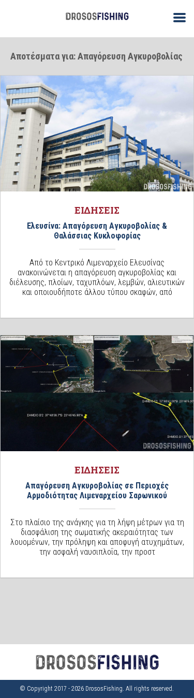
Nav (175, 17)
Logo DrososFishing (97, 16)
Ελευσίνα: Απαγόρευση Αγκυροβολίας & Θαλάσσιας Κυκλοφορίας (97, 231)
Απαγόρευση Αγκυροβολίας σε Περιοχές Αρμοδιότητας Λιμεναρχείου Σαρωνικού (97, 490)
